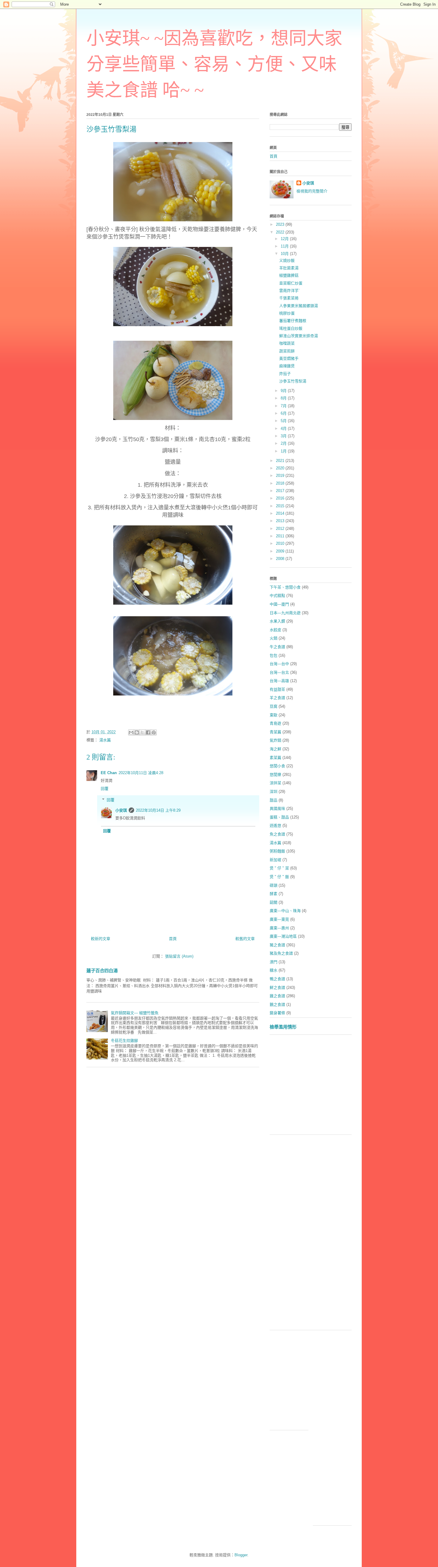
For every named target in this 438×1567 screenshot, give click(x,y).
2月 (284, 443)
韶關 (273, 902)
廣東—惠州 (279, 928)
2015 (280, 506)
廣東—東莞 (279, 919)
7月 (284, 406)
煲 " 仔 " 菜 (279, 868)
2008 (280, 558)
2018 (280, 483)
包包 (273, 655)
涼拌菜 (275, 783)
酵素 (273, 893)
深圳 (273, 791)
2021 (280, 460)
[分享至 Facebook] (148, 732)
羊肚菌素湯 (289, 268)
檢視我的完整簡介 (311, 191)
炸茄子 (285, 373)
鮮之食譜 (277, 987)
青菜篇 (275, 732)
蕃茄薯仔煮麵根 (292, 320)
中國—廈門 (279, 604)
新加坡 (275, 860)
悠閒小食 (277, 766)
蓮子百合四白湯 (102, 970)
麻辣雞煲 (287, 366)
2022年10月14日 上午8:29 (158, 810)
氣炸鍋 (275, 740)
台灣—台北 (279, 672)
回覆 (104, 788)
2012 (280, 528)
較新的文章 (100, 938)
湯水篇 (105, 740)
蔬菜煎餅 (287, 351)
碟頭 (273, 885)
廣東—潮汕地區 (283, 936)
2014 (280, 513)
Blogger (240, 1555)
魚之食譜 (277, 834)
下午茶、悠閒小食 (285, 587)
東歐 (273, 715)
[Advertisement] (354, 1087)
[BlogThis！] (137, 732)
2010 (280, 543)
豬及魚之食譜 (281, 953)
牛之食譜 (277, 647)
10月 (285, 253)
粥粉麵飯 (277, 851)
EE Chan (109, 773)
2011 (280, 536)
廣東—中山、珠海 (285, 910)
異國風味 (277, 808)
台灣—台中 (279, 664)
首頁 (173, 938)
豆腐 (273, 706)
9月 (284, 390)
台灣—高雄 (279, 681)
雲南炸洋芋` (289, 290)
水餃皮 (275, 630)
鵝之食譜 (277, 1004)
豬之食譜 (277, 945)
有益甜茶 (277, 689)
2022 (280, 232)
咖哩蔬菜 (287, 343)
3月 (284, 436)
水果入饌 (277, 621)
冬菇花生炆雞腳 (124, 1040)
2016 (280, 498)
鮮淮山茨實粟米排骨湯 (298, 336)
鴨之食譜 (277, 979)
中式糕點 (277, 595)
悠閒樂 (275, 774)
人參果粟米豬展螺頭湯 (298, 306)
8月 (284, 398)
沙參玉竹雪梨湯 (292, 381)
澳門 (273, 962)
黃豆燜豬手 (289, 358)
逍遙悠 (275, 825)
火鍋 (273, 638)
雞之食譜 (277, 996)
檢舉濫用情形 (283, 1026)
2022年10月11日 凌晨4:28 (141, 773)
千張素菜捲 (289, 298)
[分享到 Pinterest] (154, 732)
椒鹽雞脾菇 (289, 275)
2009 (280, 551)
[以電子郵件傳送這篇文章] (131, 732)
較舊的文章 (245, 938)
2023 (280, 224)
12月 (285, 238)
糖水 (273, 970)
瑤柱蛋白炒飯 (290, 328)
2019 (280, 475)
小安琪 (121, 810)
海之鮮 (275, 749)
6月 (284, 413)
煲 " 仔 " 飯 (279, 876)
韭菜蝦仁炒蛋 (290, 283)
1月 (284, 451)
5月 (284, 420)
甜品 (273, 800)
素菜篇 (275, 757)
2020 (280, 468)
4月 (284, 428)
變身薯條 (277, 1013)
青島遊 (275, 723)
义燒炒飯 (287, 260)
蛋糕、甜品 (279, 817)
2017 (280, 490)
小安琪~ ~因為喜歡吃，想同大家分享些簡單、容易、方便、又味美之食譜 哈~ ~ (214, 64)
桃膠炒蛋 (287, 313)
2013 (280, 521)
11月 (285, 246)
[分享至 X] (142, 732)
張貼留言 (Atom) (179, 956)
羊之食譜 (277, 697)
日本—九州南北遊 (285, 613)
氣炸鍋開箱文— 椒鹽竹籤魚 (135, 1013)
